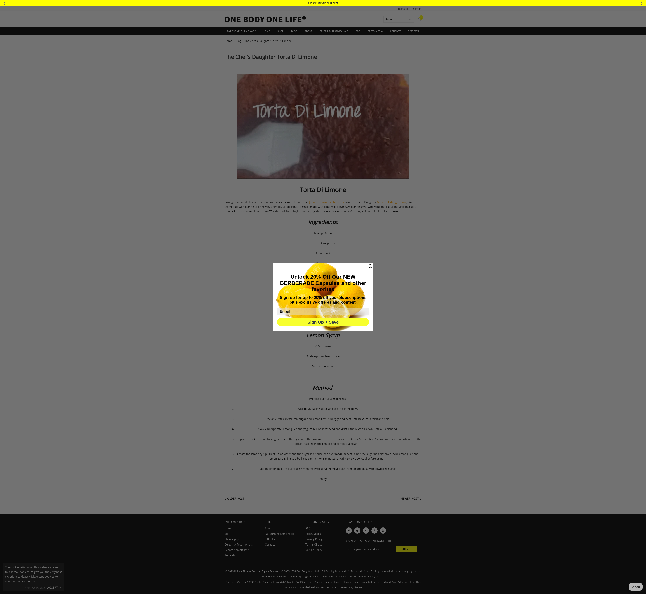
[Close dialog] (370, 266)
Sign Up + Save (323, 322)
